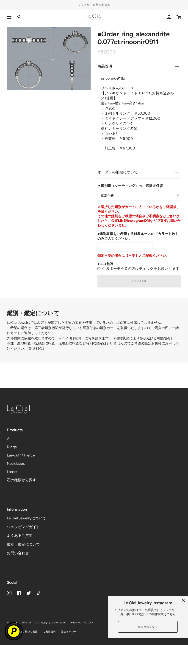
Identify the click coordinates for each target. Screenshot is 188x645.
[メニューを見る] (9, 17)
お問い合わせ (18, 553)
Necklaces (16, 463)
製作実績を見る (148, 626)
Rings (12, 447)
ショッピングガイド (23, 526)
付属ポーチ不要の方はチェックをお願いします (140, 268)
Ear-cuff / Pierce (21, 455)
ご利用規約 (49, 631)
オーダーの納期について (117, 172)
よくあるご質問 (20, 535)
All (9, 438)
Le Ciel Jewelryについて (26, 518)
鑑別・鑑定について (23, 544)
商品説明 (104, 66)
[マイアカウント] (169, 16)
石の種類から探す (21, 480)
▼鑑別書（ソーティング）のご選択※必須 (130, 185)
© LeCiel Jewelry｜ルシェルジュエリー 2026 (36, 622)
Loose (12, 471)
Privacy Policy (82, 622)
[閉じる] (183, 600)
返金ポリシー (69, 631)
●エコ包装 (105, 264)
